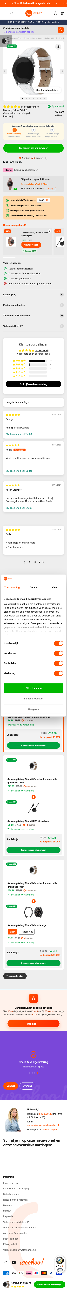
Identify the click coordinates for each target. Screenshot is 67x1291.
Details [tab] (34, 587)
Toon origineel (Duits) (21, 434)
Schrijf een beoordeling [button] (33, 384)
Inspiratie (8, 1216)
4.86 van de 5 (41, 350)
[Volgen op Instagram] (5, 1262)
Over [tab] (55, 587)
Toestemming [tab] (12, 587)
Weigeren (33, 709)
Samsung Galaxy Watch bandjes (22, 38)
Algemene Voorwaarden (15, 1233)
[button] (12, 106)
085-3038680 (45, 1113)
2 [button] (29, 562)
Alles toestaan (34, 688)
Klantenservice (11, 1183)
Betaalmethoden (11, 1194)
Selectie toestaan (33, 698)
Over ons (27, 1085)
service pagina (49, 1129)
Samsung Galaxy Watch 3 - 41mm (34, 184)
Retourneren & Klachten (15, 1199)
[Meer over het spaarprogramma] (46, 158)
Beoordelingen (10, 1238)
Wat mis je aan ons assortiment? (19, 1227)
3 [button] (35, 562)
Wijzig (50, 188)
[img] (13, 414)
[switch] (58, 653)
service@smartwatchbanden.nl (43, 1125)
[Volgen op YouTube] (14, 1262)
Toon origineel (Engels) (21, 507)
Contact (11, 1085)
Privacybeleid (10, 1244)
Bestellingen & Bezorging (16, 1188)
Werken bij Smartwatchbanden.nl (19, 1249)
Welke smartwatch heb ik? (21, 31)
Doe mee (31, 1023)
